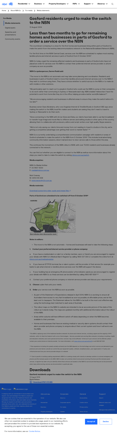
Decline (106, 422)
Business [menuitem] (38, 4)
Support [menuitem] (87, 4)
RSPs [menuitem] (75, 4)
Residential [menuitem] (22, 4)
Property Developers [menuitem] (57, 4)
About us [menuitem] (101, 4)
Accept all (91, 422)
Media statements (43, 11)
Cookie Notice (34, 431)
